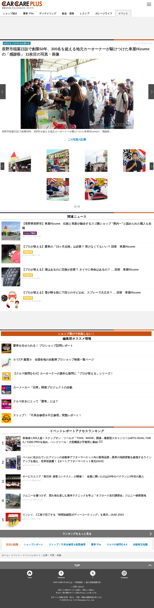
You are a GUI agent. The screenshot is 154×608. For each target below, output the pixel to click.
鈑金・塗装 (68, 13)
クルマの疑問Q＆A (117, 544)
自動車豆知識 (140, 544)
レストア (85, 13)
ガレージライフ (103, 13)
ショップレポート (33, 544)
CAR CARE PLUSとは (62, 582)
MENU (148, 4)
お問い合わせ (78, 587)
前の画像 (4, 91)
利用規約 (79, 582)
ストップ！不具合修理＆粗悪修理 (67, 544)
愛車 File (28, 13)
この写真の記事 (77, 139)
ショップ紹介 (10, 13)
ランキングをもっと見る (77, 533)
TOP (77, 565)
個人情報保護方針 (93, 582)
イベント (123, 13)
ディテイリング (47, 13)
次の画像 (150, 91)
